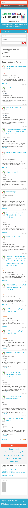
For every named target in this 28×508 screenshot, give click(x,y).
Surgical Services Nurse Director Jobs (9, 469)
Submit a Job (7, 5)
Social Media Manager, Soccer (15, 353)
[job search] (24, 439)
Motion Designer (11, 192)
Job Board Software (18, 501)
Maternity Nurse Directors (7, 475)
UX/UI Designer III (12, 172)
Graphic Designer (12, 88)
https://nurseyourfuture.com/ (7, 501)
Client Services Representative (16, 152)
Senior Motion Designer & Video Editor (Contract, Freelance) (14, 215)
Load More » (4, 439)
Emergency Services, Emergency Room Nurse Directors (13, 472)
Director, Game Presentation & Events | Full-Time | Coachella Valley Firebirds (16, 132)
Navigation (6, 31)
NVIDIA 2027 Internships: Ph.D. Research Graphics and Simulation (16, 287)
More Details (4, 83)
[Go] (24, 43)
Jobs (20, 439)
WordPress (4, 503)
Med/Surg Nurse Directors (7, 471)
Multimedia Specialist (13, 237)
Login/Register (20, 5)
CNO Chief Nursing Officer (7, 473)
